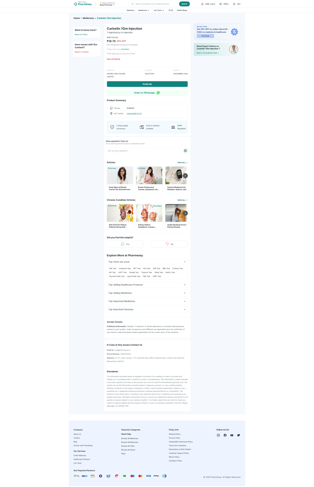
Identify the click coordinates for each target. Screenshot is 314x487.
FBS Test (146, 276)
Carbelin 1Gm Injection (109, 18)
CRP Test (112, 268)
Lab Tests (158, 10)
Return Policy (174, 457)
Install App (205, 36)
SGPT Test (122, 272)
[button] (159, 4)
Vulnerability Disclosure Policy (181, 442)
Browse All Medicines (129, 438)
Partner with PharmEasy (83, 445)
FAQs (123, 454)
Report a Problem (82, 52)
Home (77, 18)
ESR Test (156, 268)
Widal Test (159, 272)
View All (181, 162)
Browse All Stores (128, 450)
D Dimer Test (177, 268)
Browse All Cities (127, 446)
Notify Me (147, 84)
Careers (77, 438)
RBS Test (166, 268)
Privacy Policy (174, 438)
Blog (75, 442)
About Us (77, 434)
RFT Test (137, 268)
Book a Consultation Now (207, 53)
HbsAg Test (134, 272)
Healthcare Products (82, 459)
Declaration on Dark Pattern (180, 449)
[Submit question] (185, 150)
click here (111, 406)
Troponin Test (146, 272)
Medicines (88, 18)
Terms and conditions (177, 445)
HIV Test (112, 272)
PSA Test (146, 268)
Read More (125, 49)
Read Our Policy (81, 34)
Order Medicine (80, 455)
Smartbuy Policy (175, 461)
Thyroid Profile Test (116, 276)
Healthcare (142, 10)
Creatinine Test (125, 268)
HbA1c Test (170, 272)
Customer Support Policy (179, 453)
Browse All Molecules (129, 442)
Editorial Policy (175, 434)
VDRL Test (157, 276)
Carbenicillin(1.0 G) (134, 113)
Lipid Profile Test (133, 276)
